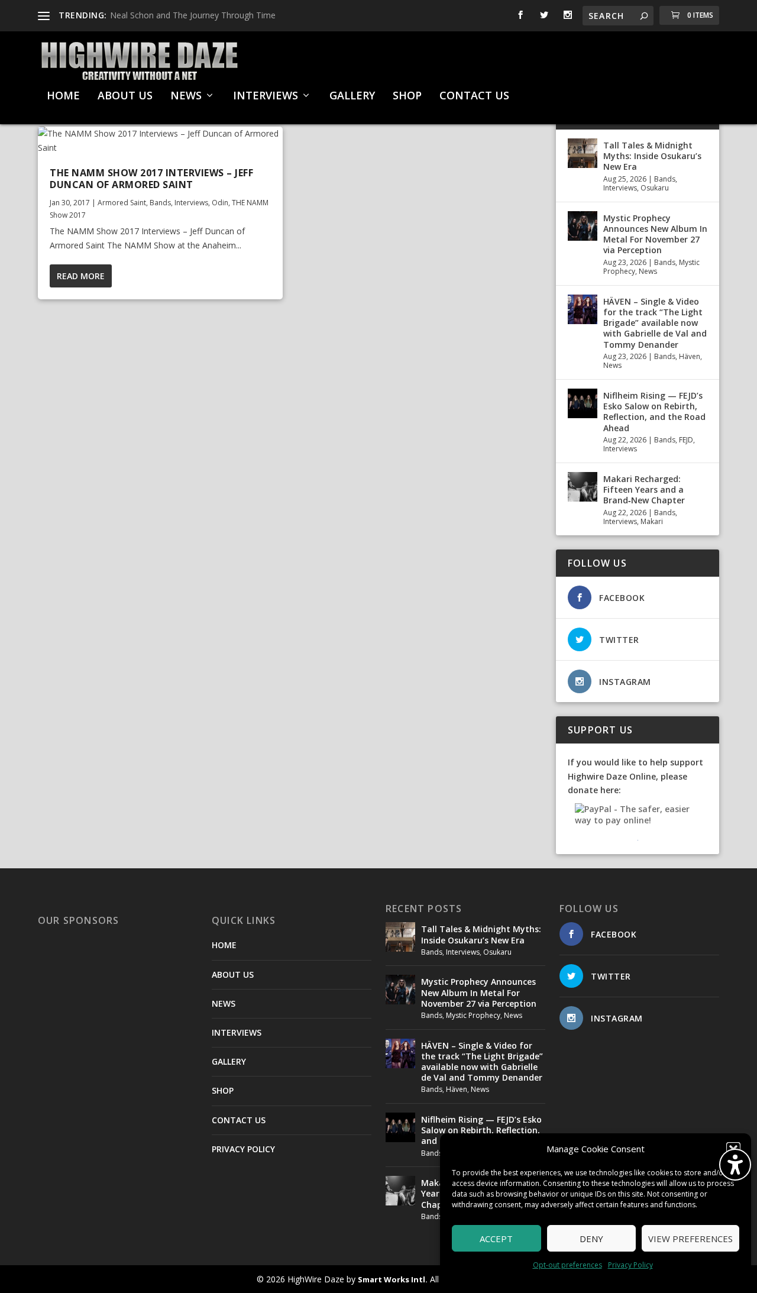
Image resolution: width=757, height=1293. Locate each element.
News (648, 271)
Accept (496, 1238)
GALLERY (352, 96)
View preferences (690, 1238)
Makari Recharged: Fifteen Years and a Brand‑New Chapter (644, 489)
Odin (220, 203)
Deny (591, 1238)
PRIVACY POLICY (243, 1149)
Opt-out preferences (567, 1265)
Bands (160, 203)
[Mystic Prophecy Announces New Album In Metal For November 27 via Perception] (582, 226)
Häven (689, 356)
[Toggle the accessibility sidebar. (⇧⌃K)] (735, 1165)
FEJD (686, 440)
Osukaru (654, 188)
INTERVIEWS (265, 96)
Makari (651, 521)
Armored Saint (122, 203)
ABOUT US (125, 96)
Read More (81, 276)
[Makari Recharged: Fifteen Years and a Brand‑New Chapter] (582, 487)
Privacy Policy (630, 1265)
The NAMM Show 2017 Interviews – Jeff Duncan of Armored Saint (151, 179)
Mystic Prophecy (473, 1015)
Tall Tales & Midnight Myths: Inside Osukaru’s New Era (652, 156)
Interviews (191, 203)
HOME (63, 96)
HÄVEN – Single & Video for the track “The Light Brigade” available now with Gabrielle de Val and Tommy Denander (655, 323)
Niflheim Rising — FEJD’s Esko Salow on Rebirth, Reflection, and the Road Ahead (654, 412)
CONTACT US (474, 96)
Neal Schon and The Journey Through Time (193, 15)
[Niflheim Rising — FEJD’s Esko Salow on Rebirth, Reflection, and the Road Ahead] (582, 403)
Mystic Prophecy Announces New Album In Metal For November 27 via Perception (655, 234)
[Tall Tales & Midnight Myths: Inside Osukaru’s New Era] (582, 153)
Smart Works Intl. (393, 1279)
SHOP (407, 96)
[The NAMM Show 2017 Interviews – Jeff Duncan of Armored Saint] (160, 141)
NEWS (186, 96)
